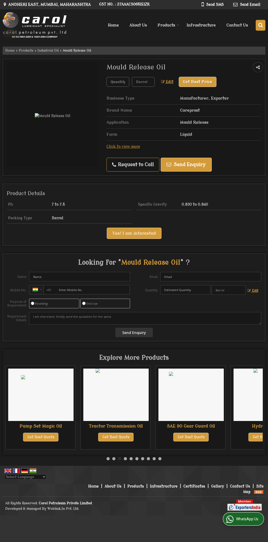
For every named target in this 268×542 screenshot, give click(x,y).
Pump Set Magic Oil (41, 426)
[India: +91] (36, 289)
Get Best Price (197, 81)
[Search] (260, 25)
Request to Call (135, 164)
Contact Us (237, 25)
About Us (138, 25)
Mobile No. (18, 290)
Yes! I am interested (134, 233)
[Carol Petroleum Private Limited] (34, 25)
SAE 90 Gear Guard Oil (191, 426)
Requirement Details (16, 318)
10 (159, 458)
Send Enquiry (189, 164)
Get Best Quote (40, 437)
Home (113, 25)
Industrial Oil (48, 50)
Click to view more (123, 147)
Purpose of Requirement (16, 303)
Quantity (151, 290)
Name (22, 277)
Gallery (217, 486)
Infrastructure (201, 25)
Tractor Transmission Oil (116, 426)
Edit (169, 82)
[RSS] (259, 492)
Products (166, 25)
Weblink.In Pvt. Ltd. (63, 509)
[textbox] (143, 82)
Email (154, 277)
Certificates (194, 486)
